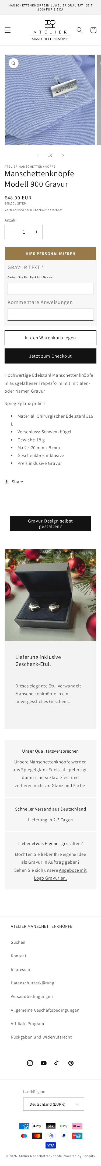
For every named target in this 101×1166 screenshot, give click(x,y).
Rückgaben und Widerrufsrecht (41, 1037)
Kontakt (18, 956)
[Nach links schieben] (38, 155)
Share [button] (17, 482)
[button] (8, 30)
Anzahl (10, 220)
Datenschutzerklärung (32, 983)
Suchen (18, 942)
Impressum (22, 969)
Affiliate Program (27, 1023)
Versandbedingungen (32, 996)
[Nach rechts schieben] (63, 155)
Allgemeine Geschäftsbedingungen (45, 1010)
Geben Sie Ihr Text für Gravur (31, 277)
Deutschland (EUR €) (47, 1104)
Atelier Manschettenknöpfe (40, 1156)
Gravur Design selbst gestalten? (50, 523)
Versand (11, 210)
